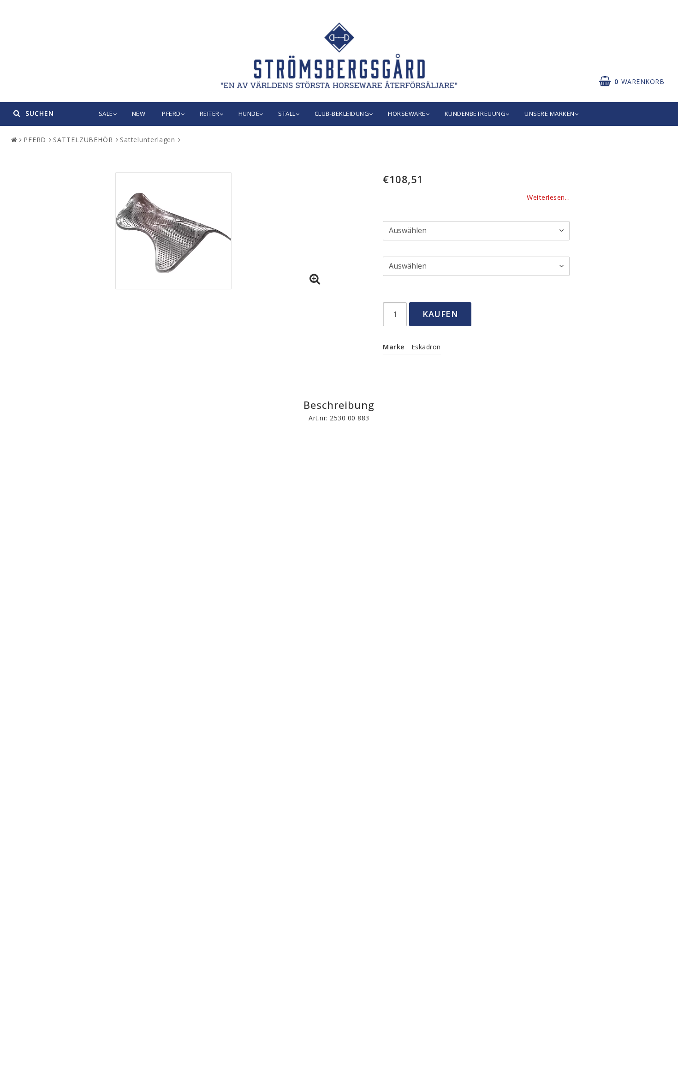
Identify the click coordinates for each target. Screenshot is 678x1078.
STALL (287, 113)
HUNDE (249, 113)
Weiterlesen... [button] (548, 197)
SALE (106, 113)
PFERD (171, 113)
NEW (139, 113)
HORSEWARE (407, 113)
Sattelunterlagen (147, 139)
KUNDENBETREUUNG (475, 113)
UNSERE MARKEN (549, 113)
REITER (210, 113)
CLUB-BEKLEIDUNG (342, 113)
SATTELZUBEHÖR (83, 139)
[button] (315, 279)
